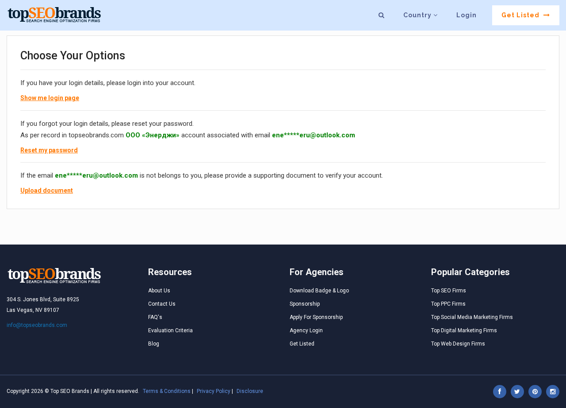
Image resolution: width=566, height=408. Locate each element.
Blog (153, 344)
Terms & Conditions (167, 391)
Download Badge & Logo (319, 291)
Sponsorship (305, 304)
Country (418, 15)
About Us (159, 291)
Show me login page (49, 97)
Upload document (46, 190)
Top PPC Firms (448, 304)
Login (466, 15)
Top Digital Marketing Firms (464, 330)
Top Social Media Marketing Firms (472, 317)
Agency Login (306, 330)
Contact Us (162, 304)
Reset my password (49, 150)
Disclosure (250, 391)
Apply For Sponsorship (316, 317)
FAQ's (155, 317)
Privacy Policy (213, 391)
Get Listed (521, 15)
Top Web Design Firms (458, 344)
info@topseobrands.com (37, 325)
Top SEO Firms (448, 291)
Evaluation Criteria (170, 330)
